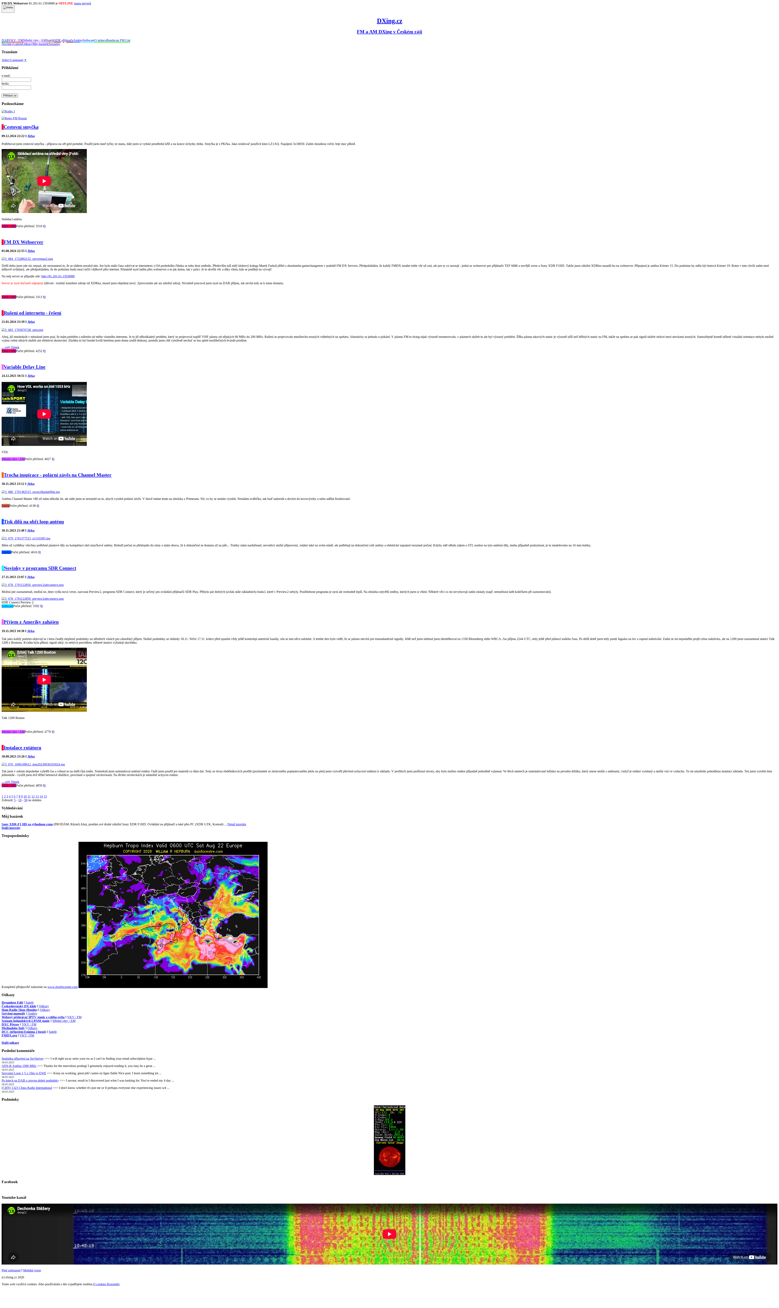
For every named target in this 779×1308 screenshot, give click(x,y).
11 (29, 796)
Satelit (50, 40)
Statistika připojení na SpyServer (22, 1058)
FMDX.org (9, 1035)
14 (41, 796)
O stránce (100, 40)
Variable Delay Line (24, 367)
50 (25, 800)
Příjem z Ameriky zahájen (31, 622)
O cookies (100, 1284)
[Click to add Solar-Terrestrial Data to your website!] (389, 1174)
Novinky (7, 44)
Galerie (17, 44)
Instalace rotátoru (22, 747)
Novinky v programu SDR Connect (40, 568)
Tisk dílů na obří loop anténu (34, 521)
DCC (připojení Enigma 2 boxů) (24, 1031)
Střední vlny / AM (34, 40)
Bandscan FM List (118, 40)
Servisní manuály (13, 1013)
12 (33, 796)
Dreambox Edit (12, 1002)
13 (37, 796)
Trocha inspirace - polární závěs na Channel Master (58, 475)
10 (25, 796)
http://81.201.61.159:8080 (58, 276)
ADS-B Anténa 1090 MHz (19, 1066)
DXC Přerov (10, 1024)
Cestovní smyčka (21, 127)
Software (88, 40)
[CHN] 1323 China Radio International (27, 1088)
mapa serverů (82, 3)
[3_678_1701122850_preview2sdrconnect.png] (33, 598)
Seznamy (54, 44)
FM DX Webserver (23, 242)
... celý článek (10, 347)
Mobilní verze (32, 1270)
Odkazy (27, 44)
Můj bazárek (40, 44)
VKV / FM (16, 40)
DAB (5, 40)
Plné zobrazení (11, 1270)
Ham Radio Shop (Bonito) (19, 1010)
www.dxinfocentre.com (62, 987)
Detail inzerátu (236, 824)
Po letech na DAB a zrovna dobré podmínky (30, 1080)
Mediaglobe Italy (13, 1028)
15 (45, 796)
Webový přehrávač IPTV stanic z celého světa (33, 1017)
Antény (78, 40)
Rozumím (113, 1284)
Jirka (31, 136)
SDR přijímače (63, 40)
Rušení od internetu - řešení (32, 313)
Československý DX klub (19, 1006)
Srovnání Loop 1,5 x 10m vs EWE (24, 1073)
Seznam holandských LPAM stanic (26, 1021)
